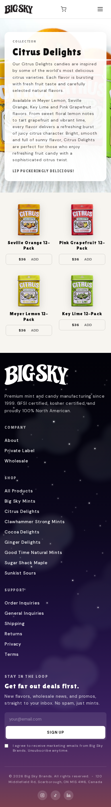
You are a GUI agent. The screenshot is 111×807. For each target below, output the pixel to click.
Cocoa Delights (22, 532)
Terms (12, 654)
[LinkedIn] (68, 795)
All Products (19, 491)
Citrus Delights (22, 511)
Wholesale (16, 461)
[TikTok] (55, 795)
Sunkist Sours (20, 573)
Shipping (15, 623)
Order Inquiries (22, 603)
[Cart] (63, 9)
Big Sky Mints (20, 501)
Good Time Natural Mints (33, 552)
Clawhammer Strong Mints (35, 522)
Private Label (20, 451)
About (12, 440)
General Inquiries (24, 613)
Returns (13, 634)
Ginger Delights (23, 542)
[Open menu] (100, 9)
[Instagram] (42, 795)
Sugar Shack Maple (26, 563)
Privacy (13, 644)
